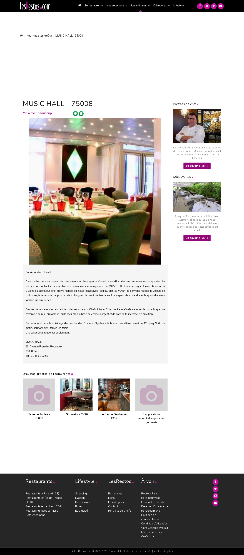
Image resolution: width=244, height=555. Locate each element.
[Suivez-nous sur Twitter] (207, 6)
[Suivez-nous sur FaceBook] (200, 6)
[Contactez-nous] (221, 6)
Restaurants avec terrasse (42, 511)
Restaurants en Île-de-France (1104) (44, 500)
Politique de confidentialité (150, 517)
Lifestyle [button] (178, 5)
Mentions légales (163, 551)
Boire (78, 506)
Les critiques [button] (138, 5)
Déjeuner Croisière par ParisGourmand (155, 508)
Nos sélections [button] (115, 5)
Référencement (35, 515)
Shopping (81, 494)
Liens (111, 498)
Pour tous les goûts (39, 36)
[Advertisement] (95, 68)
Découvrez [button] (159, 5)
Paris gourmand (150, 498)
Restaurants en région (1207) (44, 506)
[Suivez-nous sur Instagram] (214, 6)
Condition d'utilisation (154, 524)
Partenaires (115, 494)
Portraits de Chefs (119, 511)
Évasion (80, 498)
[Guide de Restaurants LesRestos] (35, 6)
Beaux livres (82, 502)
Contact (113, 506)
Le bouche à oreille (153, 502)
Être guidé (81, 511)
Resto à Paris (149, 494)
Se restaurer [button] (92, 5)
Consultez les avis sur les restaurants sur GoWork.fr (154, 532)
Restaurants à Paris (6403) (42, 494)
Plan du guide (116, 502)
